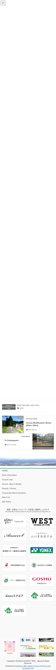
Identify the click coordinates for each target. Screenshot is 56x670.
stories (37, 405)
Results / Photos (9, 488)
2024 (21, 408)
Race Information (9, 475)
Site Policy (6, 502)
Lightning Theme (33, 666)
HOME (5, 471)
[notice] (13, 424)
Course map (7, 479)
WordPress (19, 666)
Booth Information (23, 405)
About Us (6, 497)
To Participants (11, 440)
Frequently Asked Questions (14, 493)
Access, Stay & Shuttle (11, 484)
